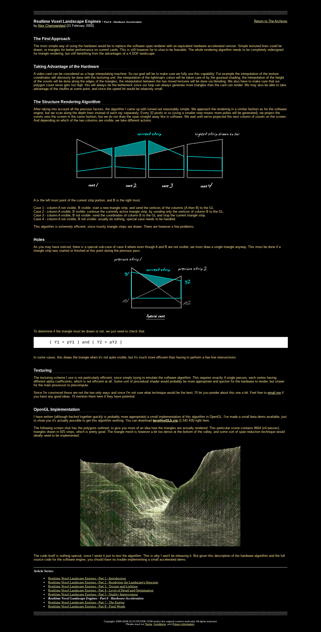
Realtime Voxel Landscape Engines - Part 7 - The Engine (86, 602)
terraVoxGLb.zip (165, 420)
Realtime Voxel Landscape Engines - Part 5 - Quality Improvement (93, 594)
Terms (148, 624)
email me (274, 393)
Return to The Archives (270, 21)
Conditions (159, 624)
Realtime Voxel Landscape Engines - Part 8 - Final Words (86, 606)
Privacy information (183, 624)
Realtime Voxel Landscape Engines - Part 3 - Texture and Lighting (93, 586)
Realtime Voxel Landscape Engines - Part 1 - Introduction (87, 578)
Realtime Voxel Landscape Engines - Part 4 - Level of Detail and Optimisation (100, 590)
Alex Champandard (51, 26)
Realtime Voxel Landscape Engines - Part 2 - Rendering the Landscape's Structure (103, 582)
